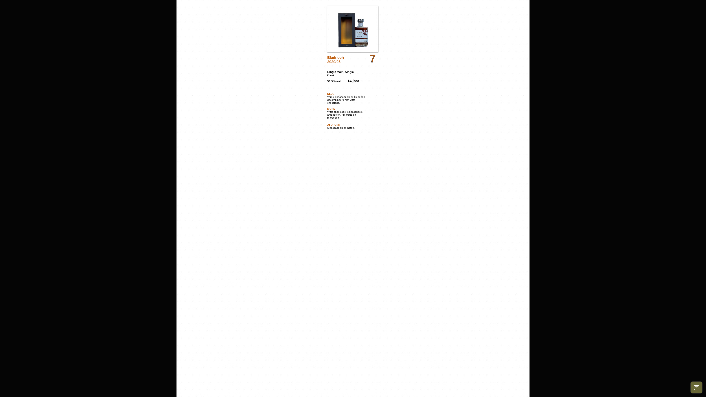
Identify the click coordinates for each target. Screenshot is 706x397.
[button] (352, 29)
